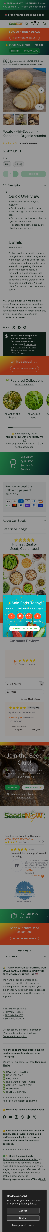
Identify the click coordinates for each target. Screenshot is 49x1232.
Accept (23, 1210)
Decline (23, 1218)
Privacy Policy (28, 1203)
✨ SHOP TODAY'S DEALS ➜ (24, 628)
